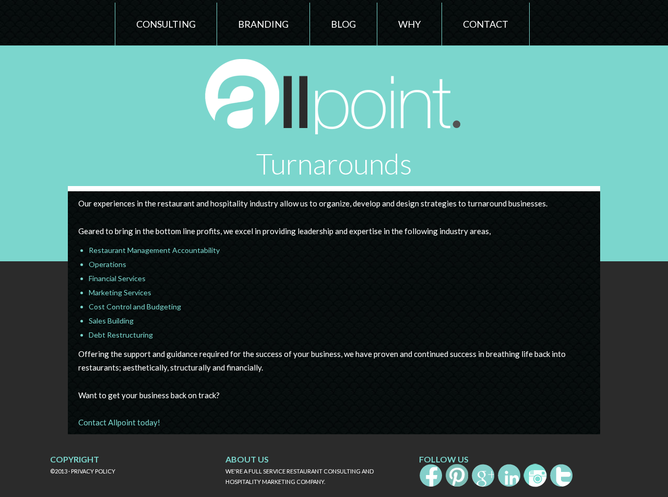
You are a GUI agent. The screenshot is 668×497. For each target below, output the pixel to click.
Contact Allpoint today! (119, 422)
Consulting (166, 24)
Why (409, 24)
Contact (485, 24)
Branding (263, 24)
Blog (343, 24)
